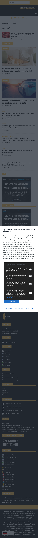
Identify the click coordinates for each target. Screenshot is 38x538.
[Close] (34, 230)
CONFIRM (11, 301)
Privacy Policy (30, 308)
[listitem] (19, 264)
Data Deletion (8, 308)
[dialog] (19, 269)
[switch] (30, 269)
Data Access (19, 308)
